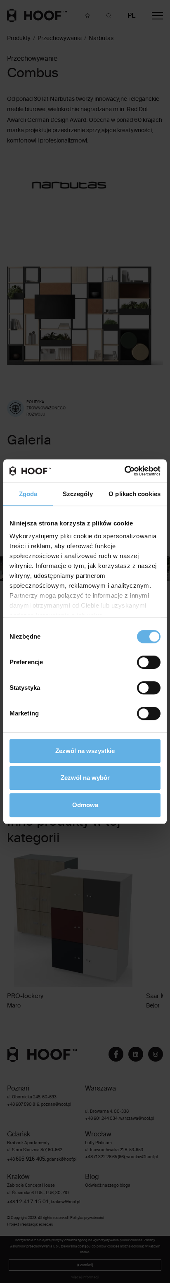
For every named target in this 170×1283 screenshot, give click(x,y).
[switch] (149, 662)
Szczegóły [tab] (78, 493)
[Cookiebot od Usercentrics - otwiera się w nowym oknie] (124, 471)
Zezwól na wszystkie (85, 750)
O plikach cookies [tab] (135, 493)
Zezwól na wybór (85, 777)
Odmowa (85, 804)
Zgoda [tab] (28, 493)
